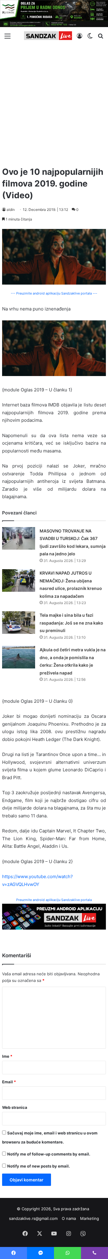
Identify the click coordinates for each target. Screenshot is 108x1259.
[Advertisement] (54, 103)
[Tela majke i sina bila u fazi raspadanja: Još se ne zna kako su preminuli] (18, 622)
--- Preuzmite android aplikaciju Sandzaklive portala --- (54, 293)
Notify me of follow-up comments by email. (48, 1154)
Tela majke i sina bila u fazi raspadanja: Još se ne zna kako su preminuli (71, 623)
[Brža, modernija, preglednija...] (54, 916)
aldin (11, 209)
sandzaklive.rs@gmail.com (33, 1218)
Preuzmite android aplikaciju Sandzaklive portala (54, 900)
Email (9, 1081)
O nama (69, 1218)
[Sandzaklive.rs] (48, 35)
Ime (7, 1056)
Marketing (89, 1218)
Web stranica (14, 1107)
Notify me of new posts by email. (38, 1166)
